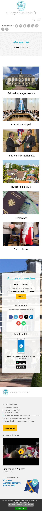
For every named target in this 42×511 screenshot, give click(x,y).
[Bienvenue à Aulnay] (21, 451)
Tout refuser (28, 505)
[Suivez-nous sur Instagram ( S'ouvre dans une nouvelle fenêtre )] (26, 317)
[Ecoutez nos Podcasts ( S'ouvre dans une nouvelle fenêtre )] (18, 323)
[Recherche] (33, 19)
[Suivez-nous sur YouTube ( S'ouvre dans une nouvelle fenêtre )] (21, 317)
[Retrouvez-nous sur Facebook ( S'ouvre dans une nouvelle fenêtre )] (11, 317)
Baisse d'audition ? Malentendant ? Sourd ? (20, 421)
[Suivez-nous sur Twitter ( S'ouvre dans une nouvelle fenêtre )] (16, 317)
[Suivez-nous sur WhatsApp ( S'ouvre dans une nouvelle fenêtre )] (23, 323)
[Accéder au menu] (38, 19)
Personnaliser (21, 508)
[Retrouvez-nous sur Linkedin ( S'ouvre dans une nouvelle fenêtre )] (31, 317)
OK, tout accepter (15, 505)
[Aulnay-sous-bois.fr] (21, 6)
